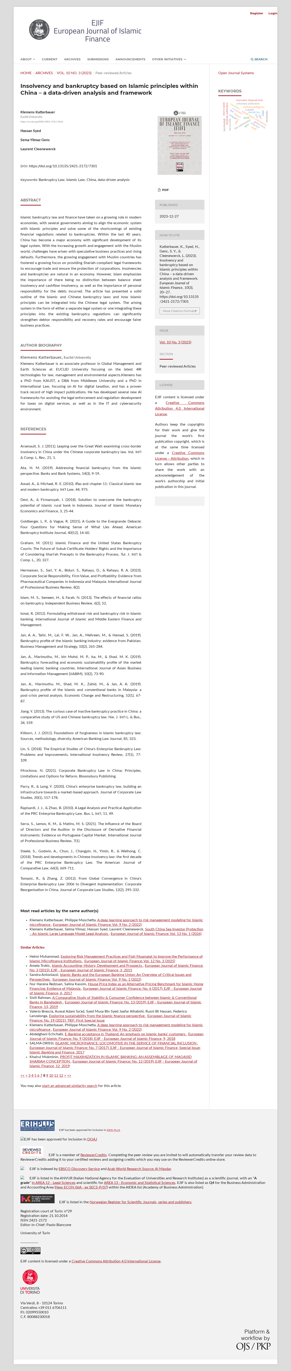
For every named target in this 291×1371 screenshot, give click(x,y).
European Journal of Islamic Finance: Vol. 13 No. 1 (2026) (156, 934)
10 (51, 1075)
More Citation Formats (179, 311)
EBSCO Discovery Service (79, 1169)
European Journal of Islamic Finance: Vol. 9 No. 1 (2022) (97, 979)
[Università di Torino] (30, 1295)
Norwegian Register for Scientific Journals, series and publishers (140, 1202)
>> (69, 1075)
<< (22, 1075)
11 (56, 1075)
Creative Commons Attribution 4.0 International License (180, 408)
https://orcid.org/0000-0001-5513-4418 (41, 122)
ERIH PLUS (113, 1130)
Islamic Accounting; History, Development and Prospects (97, 965)
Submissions (98, 59)
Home (26, 73)
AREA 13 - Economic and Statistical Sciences (139, 1183)
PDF (165, 190)
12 (61, 1075)
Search (260, 59)
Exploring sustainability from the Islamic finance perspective (97, 1016)
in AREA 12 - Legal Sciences (53, 1183)
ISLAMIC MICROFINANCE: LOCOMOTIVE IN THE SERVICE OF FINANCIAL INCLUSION (126, 1043)
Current (49, 59)
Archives (72, 59)
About (26, 59)
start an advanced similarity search (69, 1086)
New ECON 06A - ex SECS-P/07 (81, 1187)
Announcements (130, 59)
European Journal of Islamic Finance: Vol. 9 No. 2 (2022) (97, 925)
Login (272, 13)
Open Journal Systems (236, 73)
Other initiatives (167, 59)
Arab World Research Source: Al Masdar (139, 1169)
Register (256, 13)
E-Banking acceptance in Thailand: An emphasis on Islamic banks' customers (125, 1034)
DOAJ (92, 1139)
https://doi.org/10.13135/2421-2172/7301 (63, 166)
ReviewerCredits (93, 1155)
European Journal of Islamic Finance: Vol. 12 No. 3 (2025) (129, 961)
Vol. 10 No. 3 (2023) (74, 73)
